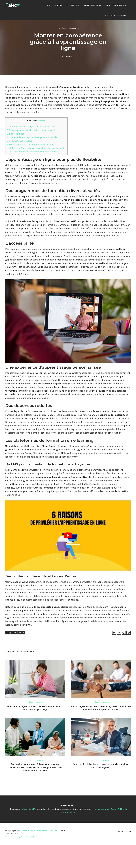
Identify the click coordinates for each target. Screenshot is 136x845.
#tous (21, 632)
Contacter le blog (12, 837)
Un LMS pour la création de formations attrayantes (38, 148)
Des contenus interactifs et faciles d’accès (34, 151)
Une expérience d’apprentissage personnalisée (32, 137)
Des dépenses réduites (19, 141)
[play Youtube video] (68, 535)
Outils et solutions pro (116, 5)
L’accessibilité (15, 133)
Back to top (122, 831)
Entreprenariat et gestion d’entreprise (62, 5)
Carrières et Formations (115, 15)
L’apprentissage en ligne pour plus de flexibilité (32, 126)
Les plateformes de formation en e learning (30, 144)
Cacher (41, 121)
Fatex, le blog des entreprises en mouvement (41, 831)
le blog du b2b (28, 809)
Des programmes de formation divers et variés (31, 130)
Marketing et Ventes (92, 5)
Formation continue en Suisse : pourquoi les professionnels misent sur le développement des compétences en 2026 (35, 767)
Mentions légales (28, 837)
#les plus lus (11, 632)
